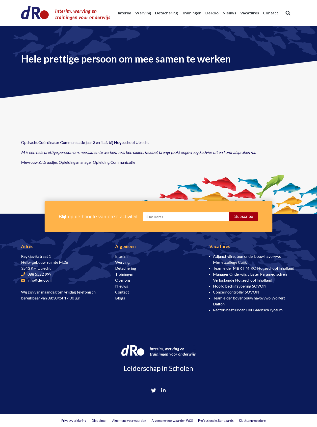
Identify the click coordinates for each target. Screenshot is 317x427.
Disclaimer (99, 421)
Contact (122, 292)
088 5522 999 (39, 274)
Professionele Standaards (216, 421)
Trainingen (124, 274)
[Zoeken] (288, 13)
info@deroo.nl (39, 280)
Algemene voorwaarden (129, 421)
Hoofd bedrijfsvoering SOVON (239, 286)
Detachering (125, 268)
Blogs (120, 298)
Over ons (123, 280)
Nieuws (121, 286)
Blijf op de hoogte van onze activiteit (98, 216)
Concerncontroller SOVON (236, 292)
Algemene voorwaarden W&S (172, 421)
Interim (121, 256)
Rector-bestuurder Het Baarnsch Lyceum (248, 309)
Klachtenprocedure (252, 421)
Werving (122, 262)
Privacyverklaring (73, 421)
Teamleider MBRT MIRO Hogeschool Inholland (253, 268)
